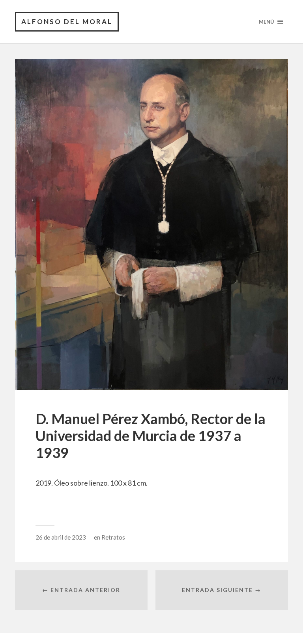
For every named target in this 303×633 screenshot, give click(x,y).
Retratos (113, 537)
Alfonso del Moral (66, 21)
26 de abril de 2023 (61, 537)
